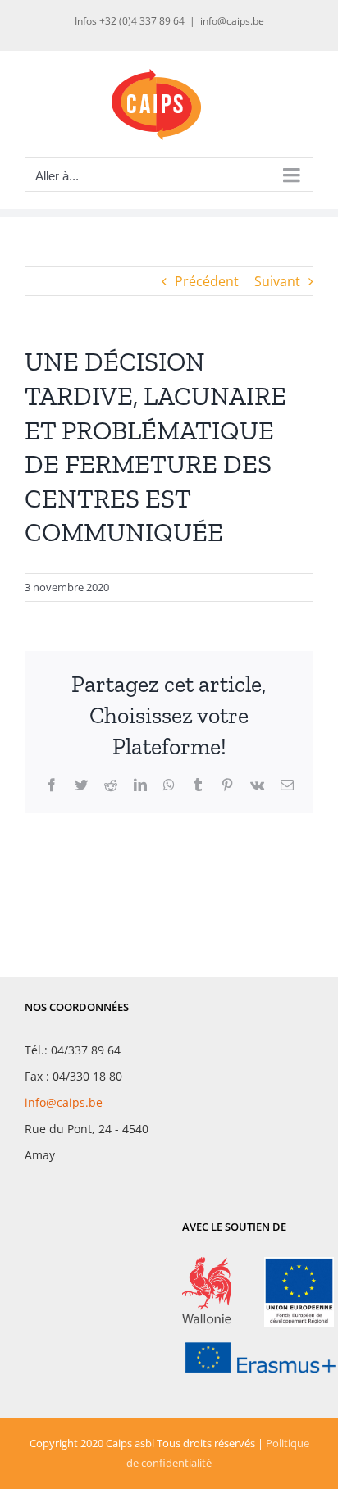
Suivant (277, 281)
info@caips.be (232, 21)
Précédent (207, 281)
